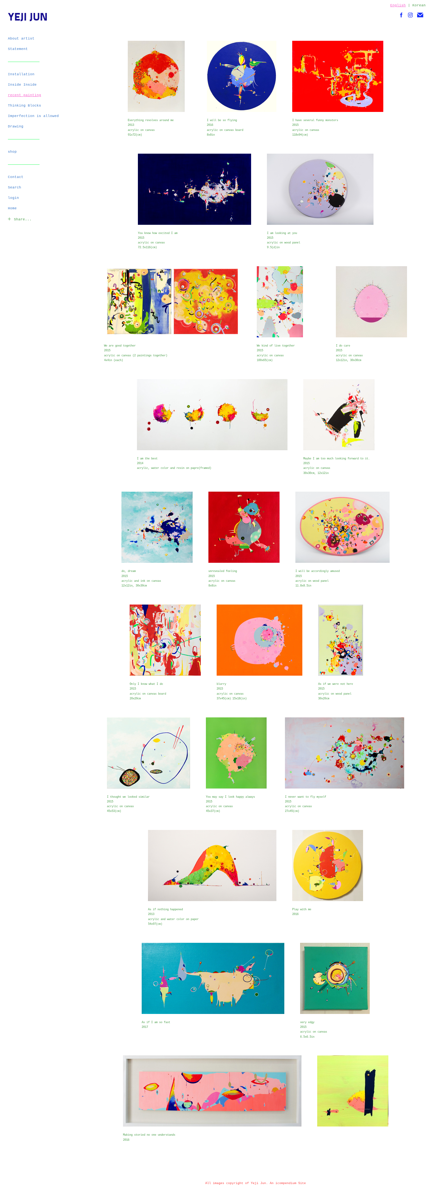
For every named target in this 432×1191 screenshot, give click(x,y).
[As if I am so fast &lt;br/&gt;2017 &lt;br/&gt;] (213, 978)
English (398, 5)
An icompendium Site (288, 1183)
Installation (21, 74)
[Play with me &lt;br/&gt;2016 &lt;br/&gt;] (327, 865)
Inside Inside (22, 85)
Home (12, 208)
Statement (18, 49)
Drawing (15, 126)
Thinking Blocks (24, 105)
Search (14, 187)
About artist (21, 38)
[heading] (24, 18)
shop (12, 152)
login (13, 198)
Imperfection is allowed (33, 116)
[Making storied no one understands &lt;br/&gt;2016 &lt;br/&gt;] (212, 1091)
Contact (15, 177)
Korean (419, 5)
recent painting (24, 95)
